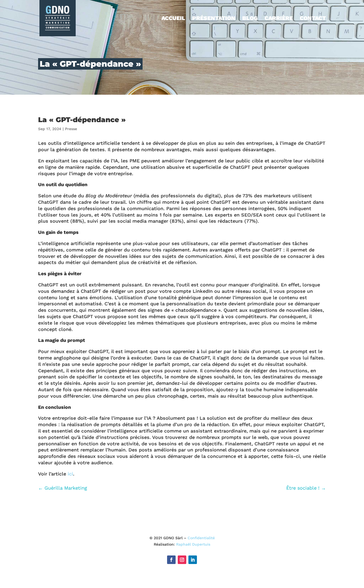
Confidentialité (201, 538)
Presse (71, 129)
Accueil (173, 18)
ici (70, 474)
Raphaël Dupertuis (193, 544)
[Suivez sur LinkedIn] (192, 559)
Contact (313, 18)
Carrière (279, 18)
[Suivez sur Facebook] (171, 559)
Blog (250, 18)
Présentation (213, 18)
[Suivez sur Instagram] (182, 559)
